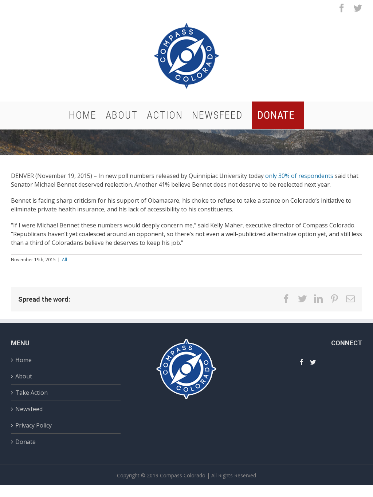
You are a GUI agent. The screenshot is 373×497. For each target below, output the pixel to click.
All (64, 260)
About (23, 376)
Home (23, 361)
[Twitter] (313, 362)
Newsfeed (29, 409)
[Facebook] (302, 362)
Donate (25, 442)
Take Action (31, 393)
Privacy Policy (33, 425)
